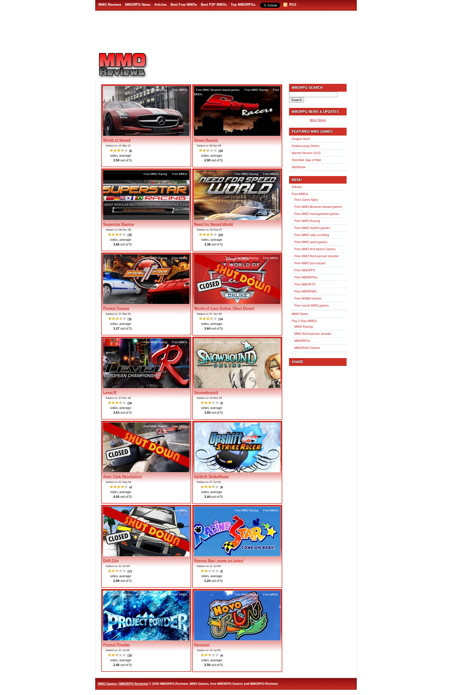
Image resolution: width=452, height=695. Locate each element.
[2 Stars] (115, 150)
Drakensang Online (305, 146)
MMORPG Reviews (130, 65)
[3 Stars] (119, 150)
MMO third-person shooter (312, 334)
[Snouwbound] (237, 387)
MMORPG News (137, 5)
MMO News (300, 314)
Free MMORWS (305, 291)
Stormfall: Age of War (306, 160)
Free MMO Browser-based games (218, 89)
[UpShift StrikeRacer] (237, 471)
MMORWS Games (307, 348)
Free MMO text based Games (315, 249)
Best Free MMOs (184, 5)
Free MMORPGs (306, 277)
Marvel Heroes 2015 (306, 153)
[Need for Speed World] (237, 219)
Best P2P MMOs (214, 5)
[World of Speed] (146, 135)
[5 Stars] (126, 150)
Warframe (299, 167)
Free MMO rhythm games (312, 228)
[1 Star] (112, 150)
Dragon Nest (301, 139)
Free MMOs (180, 89)
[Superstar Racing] (146, 219)
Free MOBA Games (307, 298)
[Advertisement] (256, 63)
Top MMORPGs (243, 5)
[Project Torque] (146, 303)
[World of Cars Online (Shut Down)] (237, 303)
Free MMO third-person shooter (316, 256)
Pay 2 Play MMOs (304, 321)
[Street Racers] (237, 135)
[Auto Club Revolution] (146, 471)
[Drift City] (146, 555)
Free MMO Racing (155, 89)
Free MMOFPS (304, 270)
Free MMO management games (316, 214)
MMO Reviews (109, 5)
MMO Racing (303, 327)
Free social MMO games (311, 305)
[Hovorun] (237, 639)
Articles (160, 5)
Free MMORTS (304, 284)
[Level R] (146, 387)
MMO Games (107, 684)
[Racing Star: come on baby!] (237, 555)
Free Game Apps (306, 200)
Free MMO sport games (243, 342)
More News (318, 120)
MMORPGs (302, 341)
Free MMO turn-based (309, 263)
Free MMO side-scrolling (311, 235)
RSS (292, 5)
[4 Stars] (123, 150)
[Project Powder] (146, 639)
